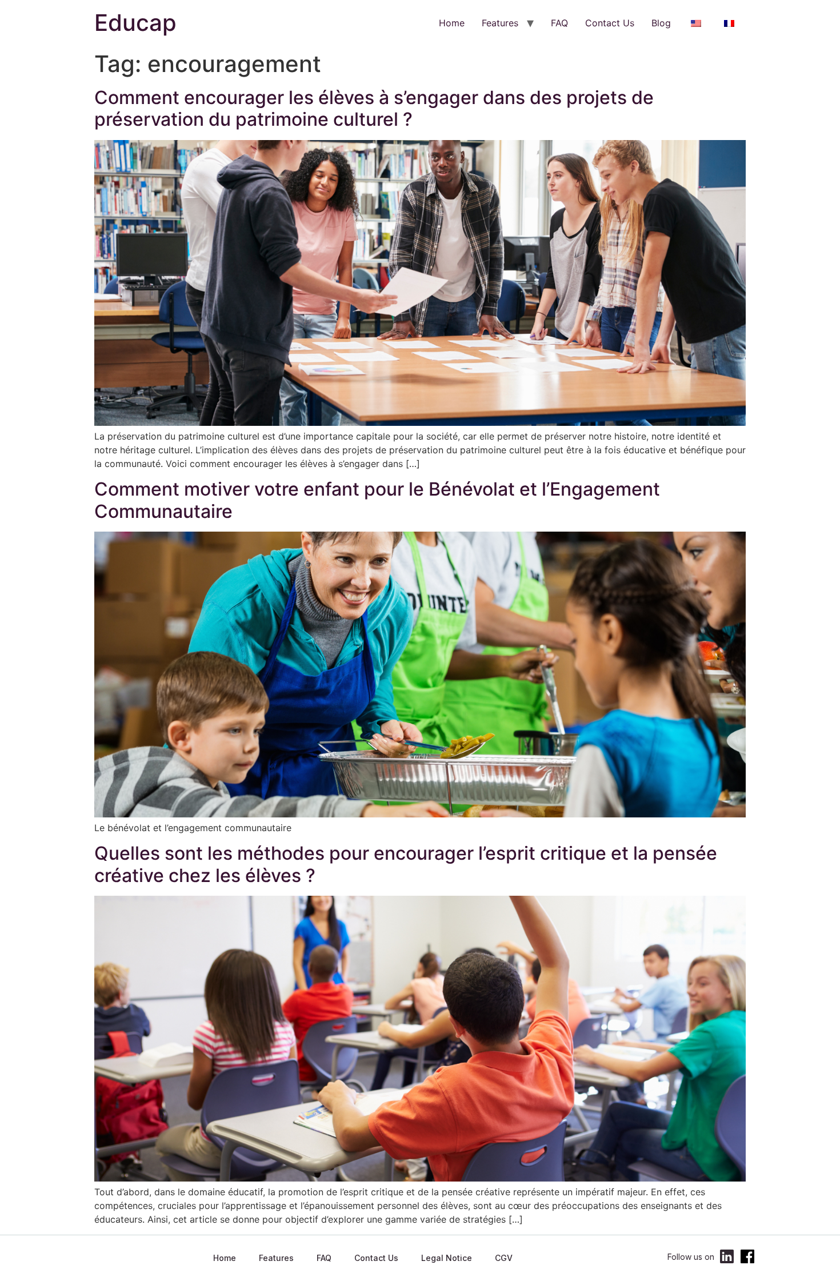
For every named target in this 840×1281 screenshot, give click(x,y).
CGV (504, 1258)
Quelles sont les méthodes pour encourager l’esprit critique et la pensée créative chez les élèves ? (405, 864)
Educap (135, 23)
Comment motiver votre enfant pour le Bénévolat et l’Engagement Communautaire (377, 500)
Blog (661, 23)
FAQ (559, 23)
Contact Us (609, 23)
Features (500, 23)
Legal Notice (446, 1258)
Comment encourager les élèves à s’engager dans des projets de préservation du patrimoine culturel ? (374, 108)
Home (452, 23)
